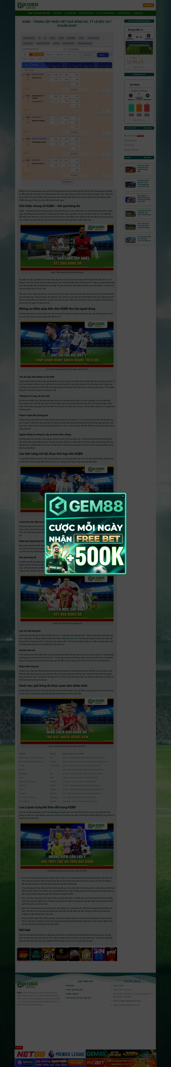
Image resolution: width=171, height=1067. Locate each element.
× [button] (123, 496)
